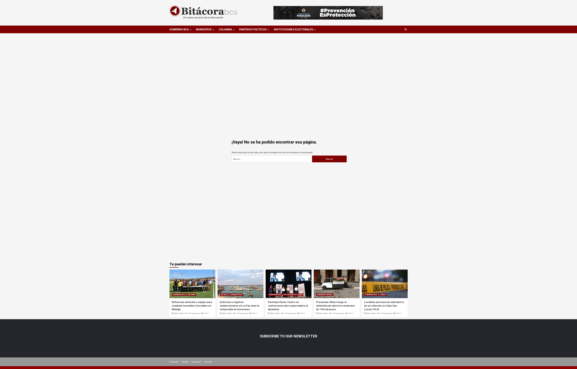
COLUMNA (225, 29)
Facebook (174, 361)
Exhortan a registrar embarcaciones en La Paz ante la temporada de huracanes (239, 306)
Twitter (185, 361)
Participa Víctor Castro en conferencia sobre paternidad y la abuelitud (288, 306)
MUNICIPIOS (204, 29)
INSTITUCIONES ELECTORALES (293, 29)
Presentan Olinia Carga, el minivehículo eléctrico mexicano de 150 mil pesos (335, 306)
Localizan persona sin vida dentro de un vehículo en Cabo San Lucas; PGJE (384, 306)
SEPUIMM (191, 295)
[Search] (406, 29)
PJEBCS (383, 295)
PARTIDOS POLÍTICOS (253, 29)
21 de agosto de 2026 (195, 313)
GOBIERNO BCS (179, 29)
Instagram (196, 361)
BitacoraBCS (179, 313)
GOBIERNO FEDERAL (325, 295)
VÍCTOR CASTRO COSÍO (293, 295)
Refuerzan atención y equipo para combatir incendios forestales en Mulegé (192, 306)
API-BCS (224, 295)
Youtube (208, 361)
